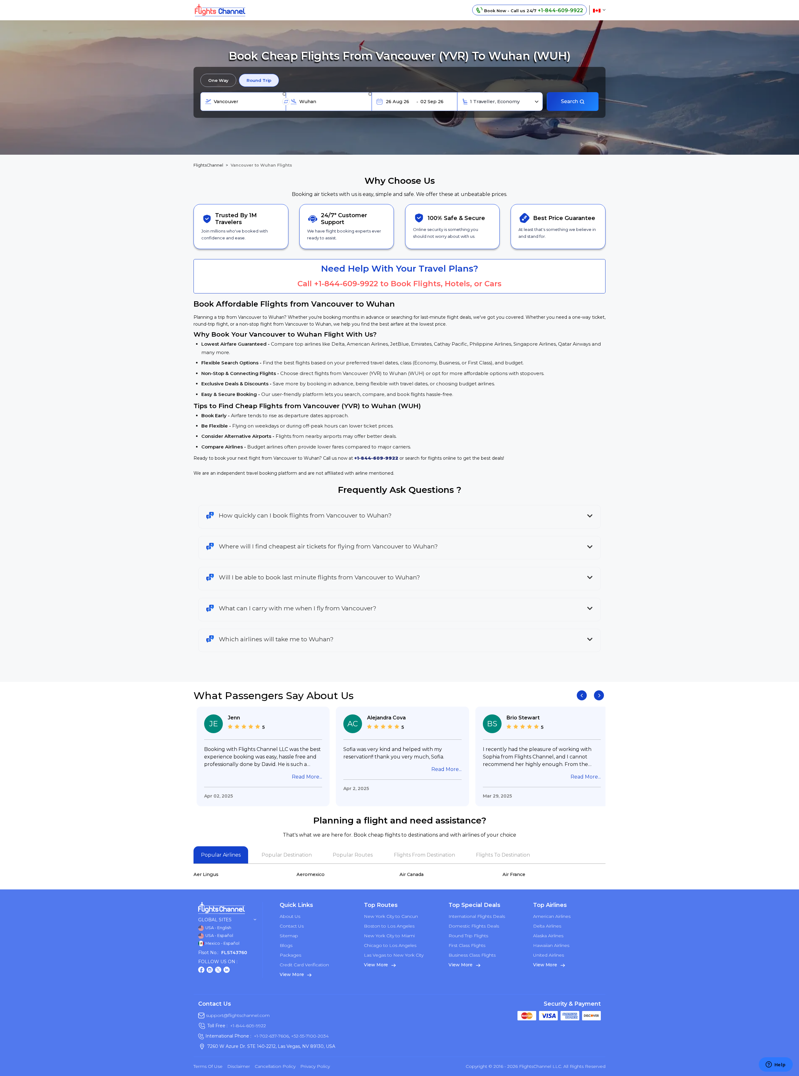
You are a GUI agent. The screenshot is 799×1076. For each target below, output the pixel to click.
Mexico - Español (221, 943)
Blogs (286, 945)
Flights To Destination (503, 855)
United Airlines (548, 955)
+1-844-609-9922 (346, 283)
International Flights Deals (477, 916)
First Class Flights (467, 945)
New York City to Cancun (391, 916)
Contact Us (292, 926)
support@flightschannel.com (238, 1015)
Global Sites (215, 920)
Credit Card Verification (304, 965)
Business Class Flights (472, 955)
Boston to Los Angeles (389, 926)
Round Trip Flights (468, 935)
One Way (218, 80)
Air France (513, 874)
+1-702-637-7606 (271, 1036)
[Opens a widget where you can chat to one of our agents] (775, 1065)
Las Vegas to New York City (394, 955)
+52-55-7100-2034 (309, 1036)
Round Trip (259, 80)
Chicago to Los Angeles (390, 945)
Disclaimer (238, 1066)
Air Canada (412, 874)
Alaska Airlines (548, 935)
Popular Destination (287, 855)
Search (570, 101)
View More (292, 974)
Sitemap (289, 935)
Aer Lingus (206, 874)
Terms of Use (208, 1066)
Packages (290, 955)
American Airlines (552, 916)
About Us (290, 916)
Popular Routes (353, 855)
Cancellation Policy (275, 1066)
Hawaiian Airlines (551, 945)
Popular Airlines (221, 855)
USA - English (217, 927)
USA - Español (218, 935)
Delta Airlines (547, 926)
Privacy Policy (315, 1066)
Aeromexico (311, 874)
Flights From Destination (424, 855)
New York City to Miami (389, 935)
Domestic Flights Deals (474, 926)
